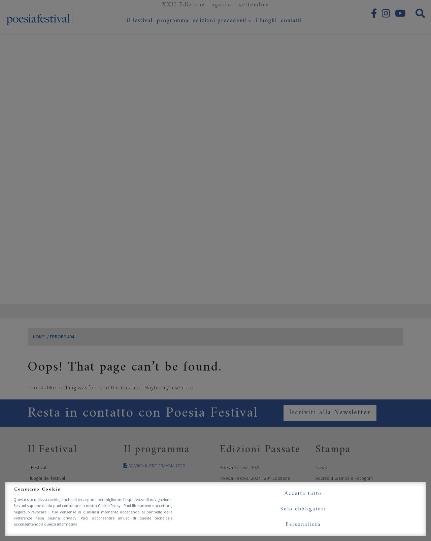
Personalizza (303, 524)
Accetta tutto (303, 493)
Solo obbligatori (303, 509)
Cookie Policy (110, 505)
